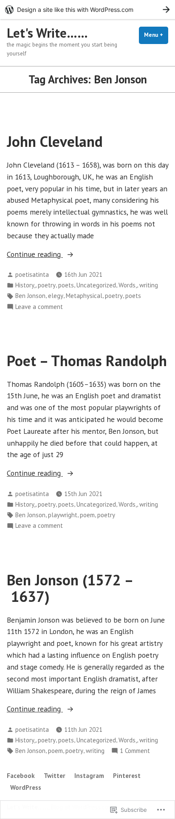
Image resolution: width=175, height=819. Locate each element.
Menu (156, 35)
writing (148, 285)
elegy (55, 296)
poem (87, 515)
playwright (62, 515)
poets (66, 285)
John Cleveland (55, 141)
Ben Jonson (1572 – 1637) (70, 588)
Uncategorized (96, 285)
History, (25, 285)
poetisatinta (32, 274)
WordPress (25, 787)
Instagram (89, 776)
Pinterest (127, 776)
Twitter (54, 776)
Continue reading (35, 254)
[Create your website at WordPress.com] (87, 9)
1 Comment (135, 751)
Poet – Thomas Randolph (87, 360)
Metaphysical (84, 296)
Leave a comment (39, 307)
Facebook (21, 776)
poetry (47, 285)
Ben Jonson (30, 296)
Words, (128, 285)
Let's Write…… (47, 33)
